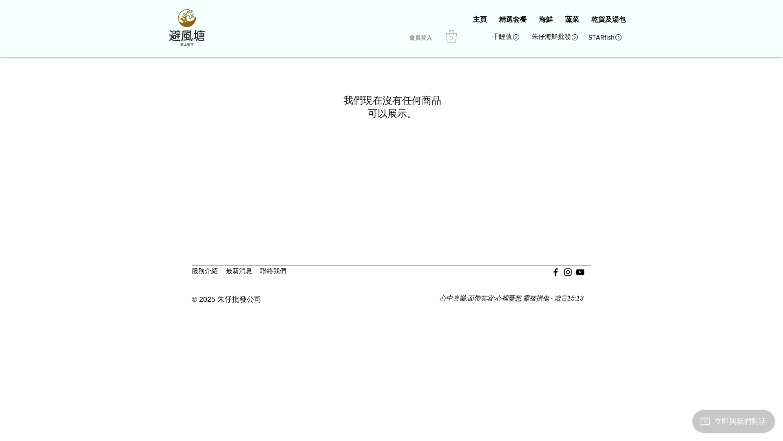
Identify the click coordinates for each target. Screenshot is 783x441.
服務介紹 (205, 270)
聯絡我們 (273, 270)
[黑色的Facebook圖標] (556, 272)
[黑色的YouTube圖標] (580, 272)
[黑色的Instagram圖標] (568, 272)
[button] (451, 36)
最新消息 (239, 270)
